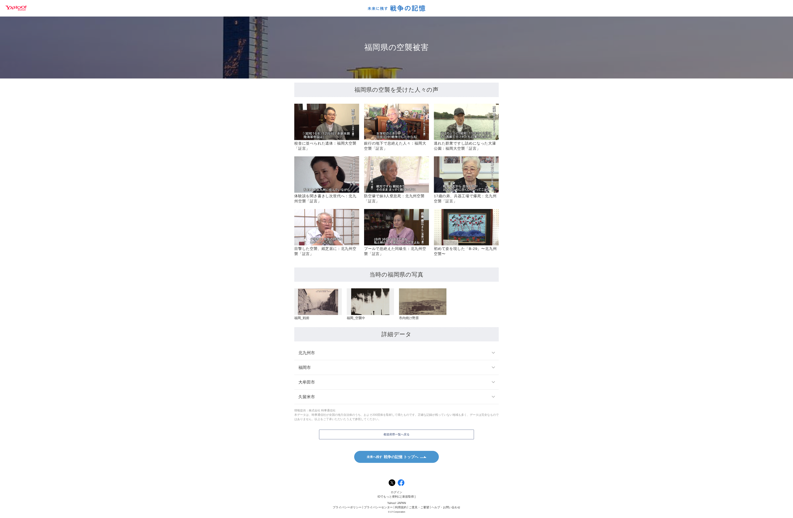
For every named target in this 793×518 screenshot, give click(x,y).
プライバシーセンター (378, 507)
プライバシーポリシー (347, 507)
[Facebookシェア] (401, 482)
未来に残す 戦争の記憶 (396, 8)
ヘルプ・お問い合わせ (445, 507)
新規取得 (408, 496)
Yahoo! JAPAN (15, 8)
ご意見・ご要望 (419, 507)
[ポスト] (392, 482)
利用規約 (401, 507)
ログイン (396, 492)
